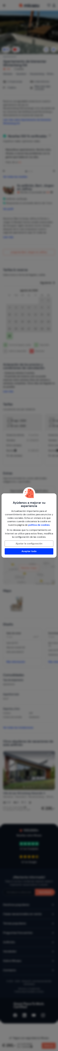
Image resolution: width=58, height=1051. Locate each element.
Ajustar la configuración (29, 543)
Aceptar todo (29, 551)
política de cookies (39, 525)
